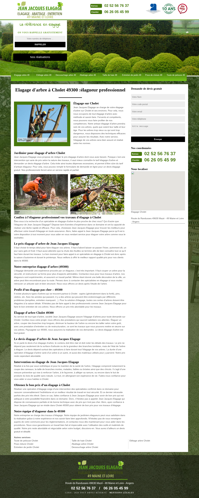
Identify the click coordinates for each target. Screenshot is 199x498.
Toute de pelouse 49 (176, 75)
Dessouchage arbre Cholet (85, 447)
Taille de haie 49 (109, 75)
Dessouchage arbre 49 (66, 75)
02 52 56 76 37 (116, 5)
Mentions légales (121, 493)
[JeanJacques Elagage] (39, 10)
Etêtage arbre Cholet (140, 440)
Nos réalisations (40, 57)
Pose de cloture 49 (153, 75)
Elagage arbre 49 (21, 75)
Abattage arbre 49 (88, 75)
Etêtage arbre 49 (43, 75)
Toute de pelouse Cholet (26, 440)
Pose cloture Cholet (23, 444)
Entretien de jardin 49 (131, 75)
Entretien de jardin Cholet (26, 447)
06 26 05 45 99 (116, 12)
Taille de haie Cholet (82, 440)
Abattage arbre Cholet (82, 444)
